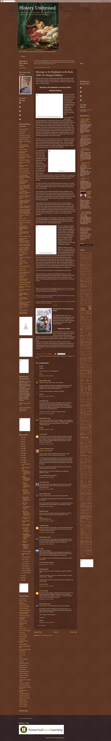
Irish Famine (89, 354)
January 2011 (25, 572)
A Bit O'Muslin (22, 598)
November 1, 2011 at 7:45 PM (46, 521)
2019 (22, 444)
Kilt (86, 358)
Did (85, 293)
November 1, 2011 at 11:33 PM (46, 544)
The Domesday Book (24, 266)
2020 (22, 442)
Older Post (73, 632)
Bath (85, 271)
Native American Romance (85, 395)
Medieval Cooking (84, 380)
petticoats (88, 547)
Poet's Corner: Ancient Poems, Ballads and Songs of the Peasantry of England (24, 187)
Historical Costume (23, 284)
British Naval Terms (24, 168)
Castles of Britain (23, 310)
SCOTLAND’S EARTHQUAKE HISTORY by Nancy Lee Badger (26, 536)
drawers (83, 510)
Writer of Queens (23, 706)
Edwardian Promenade (24, 610)
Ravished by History (24, 663)
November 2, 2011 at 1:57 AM (46, 564)
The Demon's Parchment (87, 468)
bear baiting (87, 497)
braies (88, 499)
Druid (83, 299)
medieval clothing (83, 537)
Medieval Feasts (83, 383)
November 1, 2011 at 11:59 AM (46, 396)
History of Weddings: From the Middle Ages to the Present (85, 213)
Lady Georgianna (23, 644)
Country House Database (22, 276)
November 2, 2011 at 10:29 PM (46, 622)
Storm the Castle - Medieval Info (23, 152)
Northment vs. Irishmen (85, 398)
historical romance (87, 516)
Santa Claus (87, 434)
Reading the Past (23, 665)
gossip (81, 515)
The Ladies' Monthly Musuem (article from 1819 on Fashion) (24, 249)
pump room (87, 548)
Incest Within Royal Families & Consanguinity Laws (85, 164)
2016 (22, 451)
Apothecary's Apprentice (85, 267)
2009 (22, 577)
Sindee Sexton (22, 677)
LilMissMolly (42, 525)
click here (66, 289)
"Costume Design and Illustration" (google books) (24, 197)
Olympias (82, 401)
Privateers (88, 409)
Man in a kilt (83, 371)
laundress (82, 529)
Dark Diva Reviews (23, 608)
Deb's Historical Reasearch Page (23, 313)
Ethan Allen (82, 313)
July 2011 (24, 559)
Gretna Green (87, 322)
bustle (81, 500)
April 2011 (24, 566)
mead (89, 531)
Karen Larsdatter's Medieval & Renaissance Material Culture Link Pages (24, 240)
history (84, 518)
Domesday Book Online (24, 282)
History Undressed (37, 7)
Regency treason (88, 421)
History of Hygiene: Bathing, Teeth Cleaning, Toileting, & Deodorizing (85, 120)
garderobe (88, 513)
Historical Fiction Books (25, 630)
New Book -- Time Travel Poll (26, 518)
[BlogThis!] (60, 354)
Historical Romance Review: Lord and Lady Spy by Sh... (26, 485)
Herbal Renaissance (24, 154)
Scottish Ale (82, 442)
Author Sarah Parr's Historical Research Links (24, 233)
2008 (22, 580)
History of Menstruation (86, 344)
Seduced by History (24, 675)
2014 (22, 455)
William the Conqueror (85, 493)
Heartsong (90, 326)
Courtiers (82, 287)
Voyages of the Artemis (24, 698)
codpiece (88, 506)
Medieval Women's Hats (25, 236)
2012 (22, 460)
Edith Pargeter (84, 305)
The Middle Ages (23, 252)
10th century (82, 252)
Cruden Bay (87, 290)
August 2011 (25, 557)
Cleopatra (82, 286)
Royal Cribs (22, 133)
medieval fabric (87, 538)
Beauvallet (84, 275)
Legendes (82, 366)
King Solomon (89, 360)
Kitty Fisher (84, 361)
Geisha (88, 316)
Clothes (88, 286)
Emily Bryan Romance (24, 615)
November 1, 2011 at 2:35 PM (46, 489)
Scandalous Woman (24, 671)
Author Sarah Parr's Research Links (24, 279)
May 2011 (24, 563)
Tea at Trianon (22, 131)
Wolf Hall (82, 494)
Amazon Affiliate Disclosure (25, 718)
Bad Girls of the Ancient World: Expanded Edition (86, 270)
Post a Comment (42, 625)
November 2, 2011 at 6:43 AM (46, 586)
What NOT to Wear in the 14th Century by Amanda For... (26, 513)
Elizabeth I (82, 310)
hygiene (88, 528)
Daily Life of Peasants (24, 160)
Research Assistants (86, 423)
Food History (89, 313)
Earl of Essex (85, 302)
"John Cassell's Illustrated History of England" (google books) (24, 227)
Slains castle (87, 450)
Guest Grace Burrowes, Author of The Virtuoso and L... (26, 492)
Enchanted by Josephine (22, 618)
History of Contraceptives (86, 342)
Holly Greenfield (23, 636)
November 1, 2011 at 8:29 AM (46, 375)
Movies (83, 393)
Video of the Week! (25, 504)
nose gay (86, 544)
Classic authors (87, 284)
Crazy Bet (88, 287)
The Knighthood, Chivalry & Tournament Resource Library (24, 192)
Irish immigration (83, 357)
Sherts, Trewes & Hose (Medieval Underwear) (24, 245)
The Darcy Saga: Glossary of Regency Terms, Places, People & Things (24, 176)
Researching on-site (84, 424)
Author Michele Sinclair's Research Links (23, 299)
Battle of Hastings (88, 274)
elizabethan (82, 512)
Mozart (21, 657)
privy (81, 548)
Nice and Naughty (23, 659)
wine (88, 554)
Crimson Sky (83, 289)
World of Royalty (23, 704)
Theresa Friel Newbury (45, 448)
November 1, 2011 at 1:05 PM (46, 429)
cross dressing (83, 509)
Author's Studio (22, 600)
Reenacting (82, 418)
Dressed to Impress (84, 296)
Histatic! (21, 626)
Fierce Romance (23, 621)
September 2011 (26, 553)
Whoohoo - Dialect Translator (23, 166)
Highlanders (49, 356)
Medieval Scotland (23, 139)
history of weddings (85, 525)
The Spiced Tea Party (24, 685)
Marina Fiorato (87, 374)
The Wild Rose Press (24, 693)
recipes (81, 550)
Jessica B (41, 434)
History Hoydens (23, 634)
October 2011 (25, 551)
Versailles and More (24, 695)
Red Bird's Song (86, 417)
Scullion (81, 446)
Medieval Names (23, 149)
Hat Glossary (22, 260)
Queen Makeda (83, 411)
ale (87, 494)
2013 (22, 457)
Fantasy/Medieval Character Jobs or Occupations (23, 182)
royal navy (82, 551)
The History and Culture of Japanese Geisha (85, 150)
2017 (22, 448)
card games (87, 500)
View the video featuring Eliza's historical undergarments (25, 409)
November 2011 (26, 467)
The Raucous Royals (24, 683)
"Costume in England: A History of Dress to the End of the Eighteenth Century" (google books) (25, 211)
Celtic (88, 280)
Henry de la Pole (86, 329)
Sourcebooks (83, 455)
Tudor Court (87, 478)
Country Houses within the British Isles (24, 273)
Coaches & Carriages (24, 606)
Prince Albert (83, 408)
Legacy (88, 364)
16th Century (42, 356)
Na (40, 548)
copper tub (82, 507)
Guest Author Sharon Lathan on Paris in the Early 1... (26, 472)
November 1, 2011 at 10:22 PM (46, 532)
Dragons (87, 294)
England (88, 312)
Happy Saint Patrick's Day (85, 323)
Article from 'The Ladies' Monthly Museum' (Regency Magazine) (25, 303)
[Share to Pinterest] (64, 354)
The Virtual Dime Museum (23, 691)
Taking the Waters (88, 458)
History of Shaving (83, 345)
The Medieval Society (24, 172)
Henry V (83, 328)
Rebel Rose (89, 415)
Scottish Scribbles (23, 673)
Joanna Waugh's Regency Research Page (23, 294)
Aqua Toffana (82, 268)
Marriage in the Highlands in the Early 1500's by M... (26, 546)
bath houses (87, 496)
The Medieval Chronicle (24, 137)
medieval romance (84, 541)
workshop (82, 556)
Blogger (63, 737)
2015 (22, 453)
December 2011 (26, 464)
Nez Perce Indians (84, 396)
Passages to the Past (24, 135)
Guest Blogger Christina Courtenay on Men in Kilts (25, 529)
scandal (87, 551)
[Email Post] (55, 354)
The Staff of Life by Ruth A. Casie (26, 508)
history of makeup (88, 522)
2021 (22, 439)
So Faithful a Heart (85, 452)
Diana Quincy (42, 482)
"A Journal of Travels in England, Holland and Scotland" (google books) (24, 202)
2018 (22, 446)
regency (87, 550)
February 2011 (25, 570)
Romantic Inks (22, 669)
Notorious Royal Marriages (85, 399)
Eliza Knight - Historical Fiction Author (85, 110)
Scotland (82, 437)
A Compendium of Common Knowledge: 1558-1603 (24, 146)
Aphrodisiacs (87, 265)
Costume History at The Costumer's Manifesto (25, 207)
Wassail (90, 487)
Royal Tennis (89, 428)
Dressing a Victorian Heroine (86, 297)
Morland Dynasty (88, 392)
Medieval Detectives (84, 382)
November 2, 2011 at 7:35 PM (46, 599)
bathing (81, 497)
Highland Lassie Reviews (23, 624)
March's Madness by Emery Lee (26, 525)
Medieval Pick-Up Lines (24, 220)
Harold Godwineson (84, 325)
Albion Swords (22, 218)
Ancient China (83, 264)
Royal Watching (85, 430)
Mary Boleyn (87, 376)
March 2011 (25, 568)
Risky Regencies (23, 667)
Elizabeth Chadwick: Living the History (24, 613)
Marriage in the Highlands (67, 356)
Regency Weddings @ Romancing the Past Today (26, 478)
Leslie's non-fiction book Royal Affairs (25, 650)
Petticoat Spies (88, 405)
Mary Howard (83, 377)
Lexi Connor (22, 653)
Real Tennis (82, 415)
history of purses (86, 524)
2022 (22, 437)
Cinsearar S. (85, 283)
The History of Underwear (87, 469)
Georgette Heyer (84, 317)
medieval (82, 532)
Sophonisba (82, 453)
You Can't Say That (23, 129)
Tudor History (22, 268)
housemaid (82, 528)
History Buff (22, 632)
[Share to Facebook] (63, 354)
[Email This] (58, 354)
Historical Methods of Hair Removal (86, 136)
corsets (88, 507)
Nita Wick (21, 661)
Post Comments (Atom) (46, 635)
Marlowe (81, 376)
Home (23, 56)
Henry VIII (89, 328)
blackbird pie (82, 499)
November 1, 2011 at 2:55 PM (46, 506)
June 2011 (24, 561)
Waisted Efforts (23, 700)
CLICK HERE (22, 68)
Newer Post (38, 632)
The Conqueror (88, 466)
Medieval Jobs (22, 270)
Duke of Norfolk (89, 300)
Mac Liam (88, 370)
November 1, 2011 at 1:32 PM (46, 477)
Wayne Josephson (86, 488)
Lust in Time (22, 655)
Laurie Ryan (42, 590)
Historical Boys (22, 628)
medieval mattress (84, 540)
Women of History (23, 702)
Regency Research (23, 170)
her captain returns (88, 515)
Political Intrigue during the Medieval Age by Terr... (25, 499)
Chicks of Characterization (23, 603)
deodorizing (89, 509)
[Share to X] (61, 354)
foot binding (82, 513)
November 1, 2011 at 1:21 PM (46, 444)
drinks (89, 510)
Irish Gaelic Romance (86, 355)
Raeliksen (87, 414)
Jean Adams (22, 638)
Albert (81, 261)
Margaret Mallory (56, 356)
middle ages (83, 543)
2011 (22, 462)
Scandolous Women (84, 436)
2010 (22, 575)
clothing (82, 506)
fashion (88, 512)
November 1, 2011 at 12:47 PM (46, 413)
